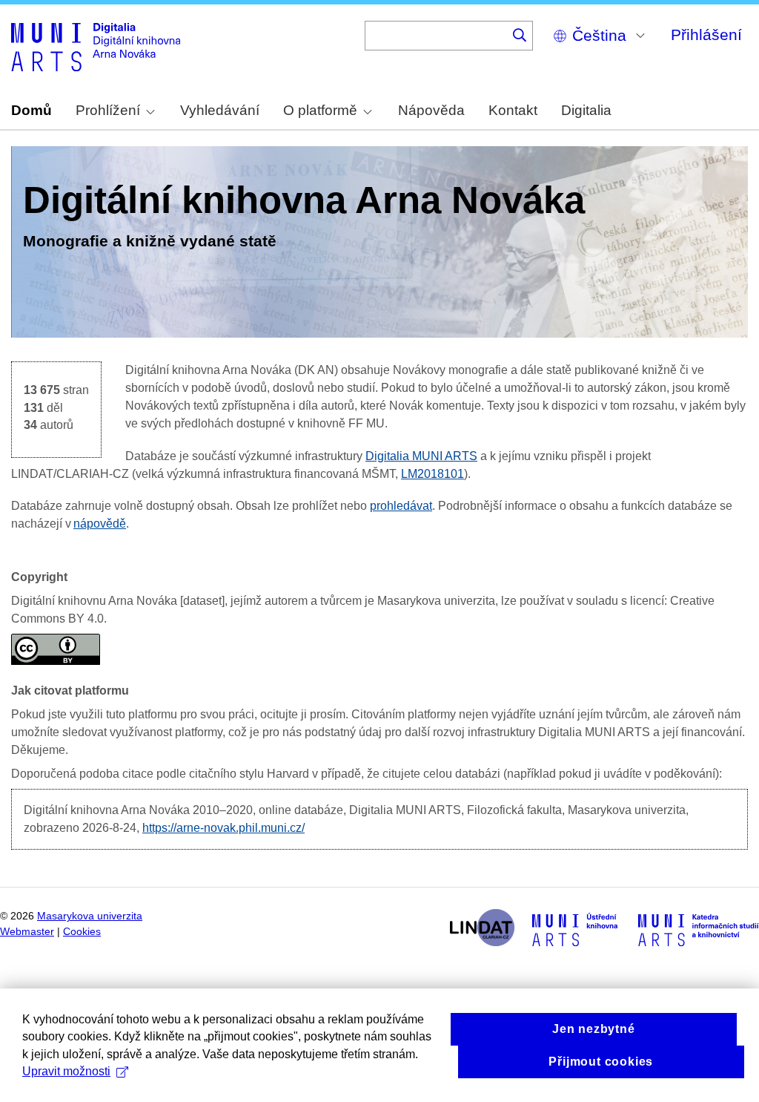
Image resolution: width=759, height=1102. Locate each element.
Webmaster (27, 931)
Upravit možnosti (66, 1071)
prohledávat (401, 505)
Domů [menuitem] (31, 110)
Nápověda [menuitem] (431, 110)
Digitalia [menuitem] (586, 110)
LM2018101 (432, 474)
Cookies (82, 931)
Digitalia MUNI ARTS (421, 456)
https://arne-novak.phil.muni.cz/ (223, 827)
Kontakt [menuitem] (512, 110)
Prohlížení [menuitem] (108, 110)
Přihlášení (706, 34)
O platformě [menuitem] (320, 110)
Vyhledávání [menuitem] (219, 110)
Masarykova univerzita (89, 916)
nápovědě (99, 523)
